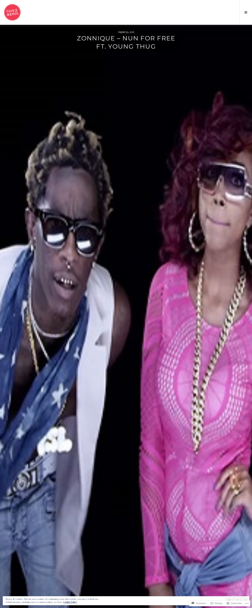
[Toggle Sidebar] (245, 12)
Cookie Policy (70, 602)
